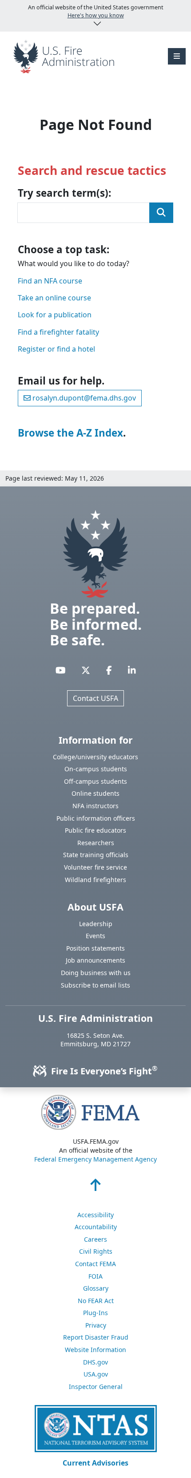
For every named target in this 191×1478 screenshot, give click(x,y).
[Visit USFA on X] (86, 670)
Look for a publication (55, 315)
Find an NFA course (50, 281)
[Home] (63, 56)
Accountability (96, 1227)
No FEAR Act (96, 1300)
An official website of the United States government (95, 11)
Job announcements (95, 960)
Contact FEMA (95, 1263)
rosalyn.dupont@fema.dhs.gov (83, 398)
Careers (95, 1239)
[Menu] (177, 56)
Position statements (95, 948)
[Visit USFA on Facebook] (109, 670)
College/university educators (95, 757)
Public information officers (95, 818)
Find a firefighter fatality (58, 332)
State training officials (95, 854)
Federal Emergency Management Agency (95, 1159)
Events (95, 935)
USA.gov (96, 1374)
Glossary (95, 1288)
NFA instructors (95, 806)
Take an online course (54, 298)
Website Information (95, 1349)
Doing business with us (96, 972)
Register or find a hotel (56, 349)
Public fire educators (95, 830)
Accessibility (95, 1215)
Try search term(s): (64, 193)
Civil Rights (95, 1251)
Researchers (95, 842)
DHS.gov (95, 1362)
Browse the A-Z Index (70, 433)
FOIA (95, 1276)
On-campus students (95, 769)
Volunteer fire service (95, 867)
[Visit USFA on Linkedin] (131, 670)
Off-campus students (95, 781)
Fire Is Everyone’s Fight (103, 1071)
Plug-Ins (95, 1312)
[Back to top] (95, 1187)
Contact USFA (95, 698)
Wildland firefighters (95, 879)
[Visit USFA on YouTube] (60, 670)
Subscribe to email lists (95, 985)
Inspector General (96, 1386)
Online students (95, 793)
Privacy (95, 1325)
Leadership (95, 923)
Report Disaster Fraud (95, 1337)
